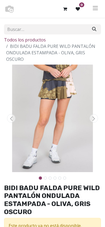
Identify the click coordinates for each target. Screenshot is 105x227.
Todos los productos (25, 40)
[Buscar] (94, 29)
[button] (11, 118)
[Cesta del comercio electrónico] (65, 8)
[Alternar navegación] (95, 9)
